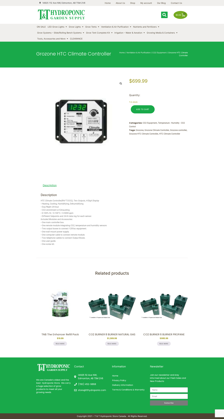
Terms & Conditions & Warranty (128, 389)
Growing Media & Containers (161, 32)
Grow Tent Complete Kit (98, 32)
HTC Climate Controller (169, 134)
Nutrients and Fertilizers (145, 26)
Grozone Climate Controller (157, 130)
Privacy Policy (119, 380)
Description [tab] (50, 185)
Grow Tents (91, 26)
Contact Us (176, 3)
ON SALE (41, 26)
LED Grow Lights (56, 26)
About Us (120, 3)
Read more (60, 344)
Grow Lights (75, 26)
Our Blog (161, 3)
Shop (132, 3)
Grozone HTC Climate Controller (143, 134)
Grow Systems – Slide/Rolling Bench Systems (59, 32)
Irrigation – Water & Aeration (128, 32)
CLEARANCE (76, 38)
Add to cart (142, 109)
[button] (164, 15)
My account (146, 3)
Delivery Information (122, 385)
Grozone (140, 130)
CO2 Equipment (159, 52)
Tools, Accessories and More (51, 38)
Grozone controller (178, 130)
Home (108, 3)
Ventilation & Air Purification (115, 26)
